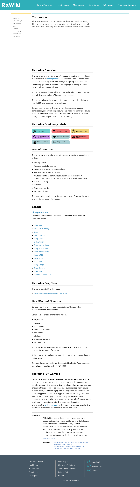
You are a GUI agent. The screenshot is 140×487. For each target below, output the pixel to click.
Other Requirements (42, 274)
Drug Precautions (41, 248)
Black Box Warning (41, 229)
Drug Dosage (39, 268)
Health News (63, 5)
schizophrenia (53, 79)
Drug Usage (39, 265)
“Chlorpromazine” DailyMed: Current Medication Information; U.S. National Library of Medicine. (71, 443)
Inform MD (38, 255)
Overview (38, 225)
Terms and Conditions (67, 468)
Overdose (38, 271)
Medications (78, 5)
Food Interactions (41, 251)
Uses (36, 232)
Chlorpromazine (51, 405)
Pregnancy (38, 258)
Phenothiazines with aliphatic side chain (50, 294)
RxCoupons (108, 5)
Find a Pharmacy (45, 5)
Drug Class (38, 238)
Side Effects (39, 242)
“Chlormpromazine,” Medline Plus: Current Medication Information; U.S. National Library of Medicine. (69, 447)
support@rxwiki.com (49, 438)
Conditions (94, 5)
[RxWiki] (11, 5)
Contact (61, 475)
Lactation (38, 261)
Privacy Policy (63, 472)
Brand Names (39, 235)
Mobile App (63, 461)
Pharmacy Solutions (127, 5)
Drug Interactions (41, 245)
